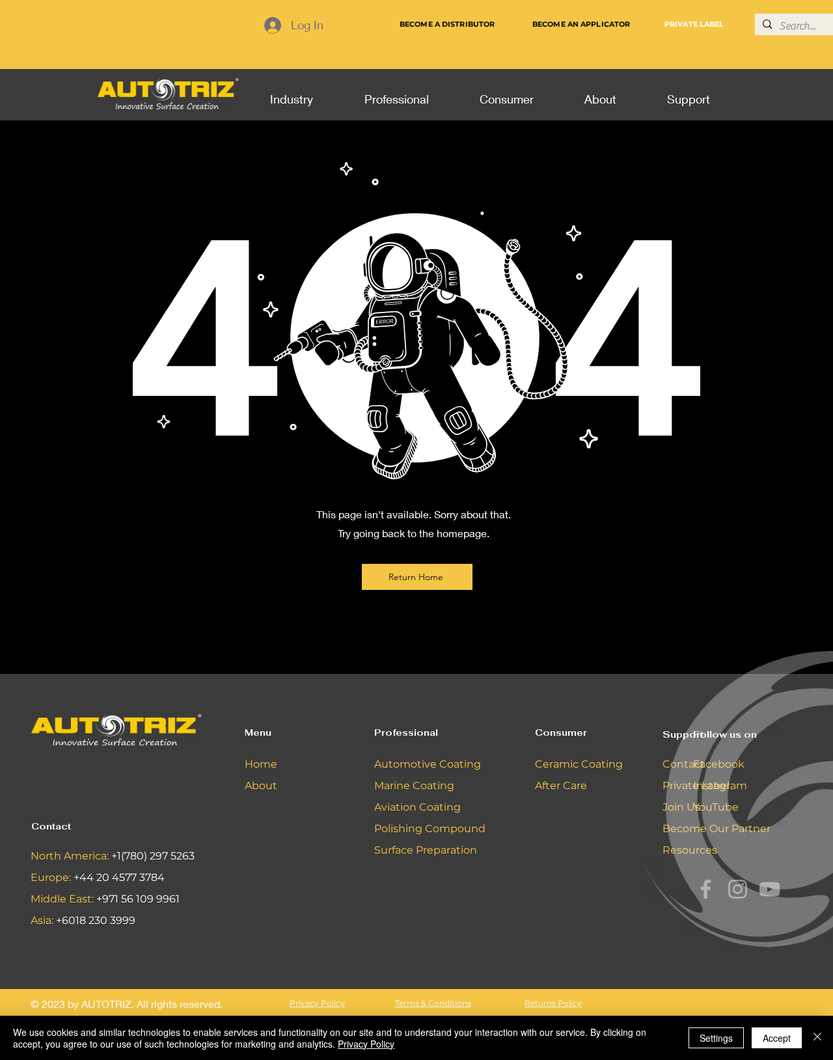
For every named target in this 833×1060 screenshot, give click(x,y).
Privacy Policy (366, 1043)
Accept (777, 1037)
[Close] (817, 1038)
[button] (291, 93)
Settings (716, 1037)
